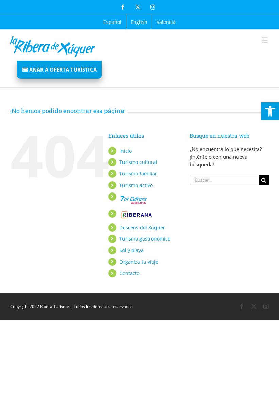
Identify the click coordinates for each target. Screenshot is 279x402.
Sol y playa (131, 250)
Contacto (129, 273)
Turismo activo (136, 185)
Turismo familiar (138, 173)
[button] (270, 111)
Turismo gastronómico (144, 238)
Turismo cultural (138, 162)
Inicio (125, 151)
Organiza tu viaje (138, 262)
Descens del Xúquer (142, 227)
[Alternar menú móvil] (265, 40)
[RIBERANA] (133, 196)
